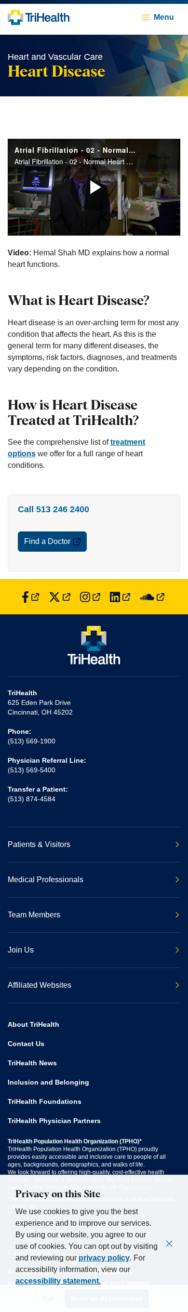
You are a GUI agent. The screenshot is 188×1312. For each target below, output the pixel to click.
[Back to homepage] (38, 17)
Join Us (21, 950)
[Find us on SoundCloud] (152, 597)
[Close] (169, 1244)
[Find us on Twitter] (59, 597)
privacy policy (104, 1258)
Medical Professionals (45, 879)
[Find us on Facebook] (30, 597)
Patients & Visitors (39, 844)
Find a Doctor (47, 541)
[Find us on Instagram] (90, 597)
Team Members (34, 915)
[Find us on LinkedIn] (120, 597)
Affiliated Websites (39, 985)
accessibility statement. (58, 1281)
